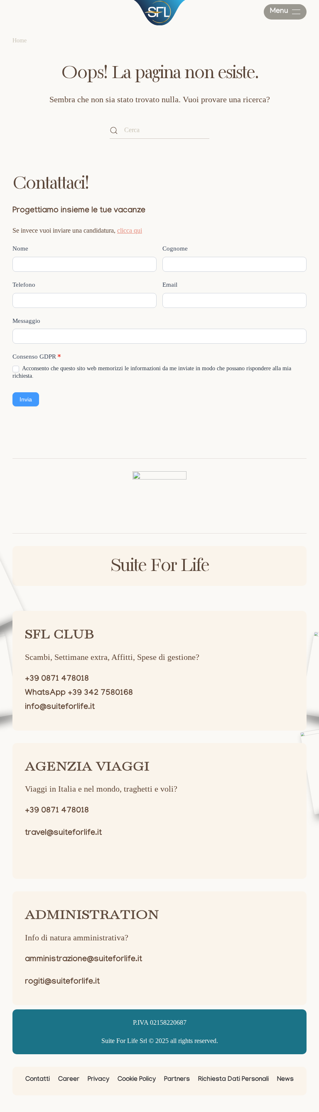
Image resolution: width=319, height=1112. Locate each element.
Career (68, 1080)
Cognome (175, 248)
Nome (20, 248)
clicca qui (129, 230)
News (285, 1080)
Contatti (37, 1080)
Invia (26, 399)
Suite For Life (159, 565)
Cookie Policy (137, 1080)
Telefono (23, 284)
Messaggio (26, 320)
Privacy (98, 1080)
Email (169, 284)
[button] (285, 12)
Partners (177, 1080)
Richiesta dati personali (233, 1080)
